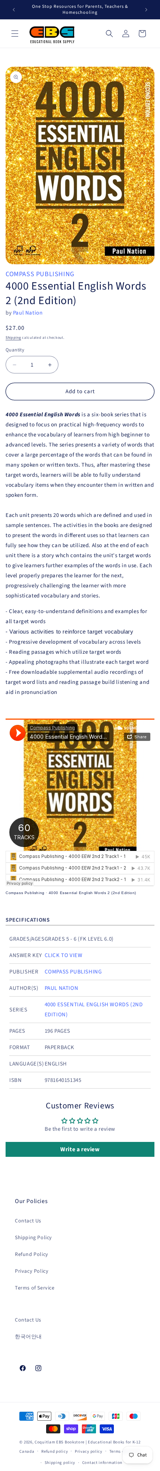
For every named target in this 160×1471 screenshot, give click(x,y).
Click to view (64, 955)
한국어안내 (28, 1337)
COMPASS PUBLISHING (40, 274)
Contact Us (28, 1221)
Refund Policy (31, 1254)
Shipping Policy (33, 1237)
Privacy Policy (31, 1271)
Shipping (13, 337)
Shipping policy (60, 1462)
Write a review (79, 1149)
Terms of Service (35, 1288)
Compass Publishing (25, 893)
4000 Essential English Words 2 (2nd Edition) (92, 893)
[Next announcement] (146, 9)
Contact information (102, 1462)
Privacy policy (88, 1451)
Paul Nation (28, 313)
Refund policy (54, 1451)
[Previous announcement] (14, 9)
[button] (15, 33)
